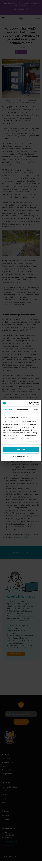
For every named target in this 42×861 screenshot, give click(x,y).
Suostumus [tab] (7, 410)
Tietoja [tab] (35, 410)
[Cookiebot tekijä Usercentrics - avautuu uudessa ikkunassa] (29, 403)
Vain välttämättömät (21, 456)
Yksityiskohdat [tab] (22, 410)
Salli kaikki (21, 449)
